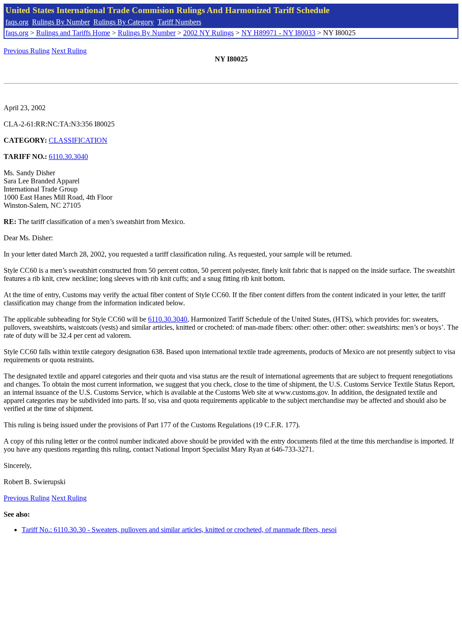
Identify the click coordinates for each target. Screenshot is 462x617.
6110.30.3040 (68, 156)
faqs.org (16, 22)
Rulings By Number (61, 22)
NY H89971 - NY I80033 (278, 33)
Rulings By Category (123, 22)
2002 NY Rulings (208, 33)
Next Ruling (69, 51)
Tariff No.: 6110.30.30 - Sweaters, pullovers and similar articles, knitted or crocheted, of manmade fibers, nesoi (179, 529)
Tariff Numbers (179, 22)
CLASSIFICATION (78, 140)
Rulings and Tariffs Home (73, 33)
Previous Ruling (27, 51)
